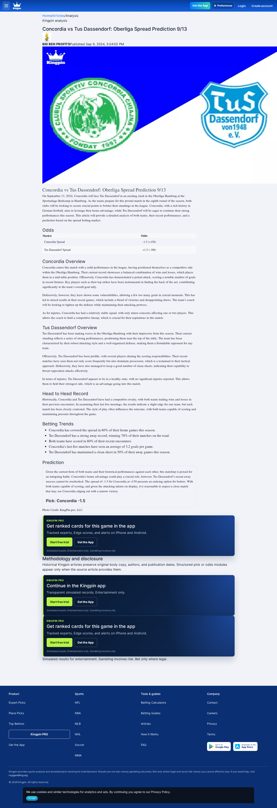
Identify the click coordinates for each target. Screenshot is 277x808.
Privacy (212, 723)
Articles (58, 16)
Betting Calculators (153, 702)
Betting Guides (150, 713)
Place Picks (16, 713)
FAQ (143, 744)
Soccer (79, 744)
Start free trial (59, 542)
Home (47, 16)
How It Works (149, 734)
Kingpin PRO (39, 734)
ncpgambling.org (18, 775)
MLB (78, 723)
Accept (31, 798)
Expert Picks (17, 702)
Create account (262, 6)
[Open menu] (6, 5)
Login (242, 6)
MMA (78, 755)
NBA (78, 713)
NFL (77, 702)
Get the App (200, 5)
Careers (212, 713)
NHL (78, 734)
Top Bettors (16, 723)
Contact (212, 702)
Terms (211, 734)
